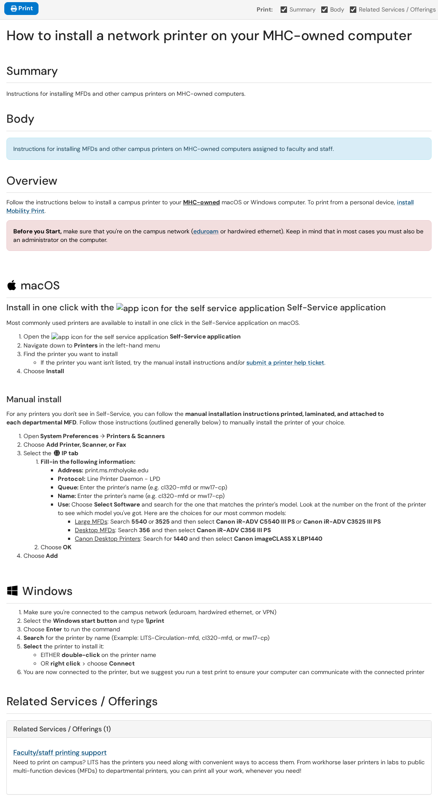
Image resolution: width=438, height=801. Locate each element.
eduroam (206, 231)
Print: (265, 9)
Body (337, 9)
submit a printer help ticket (285, 362)
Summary (303, 9)
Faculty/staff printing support (60, 752)
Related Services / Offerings (397, 9)
